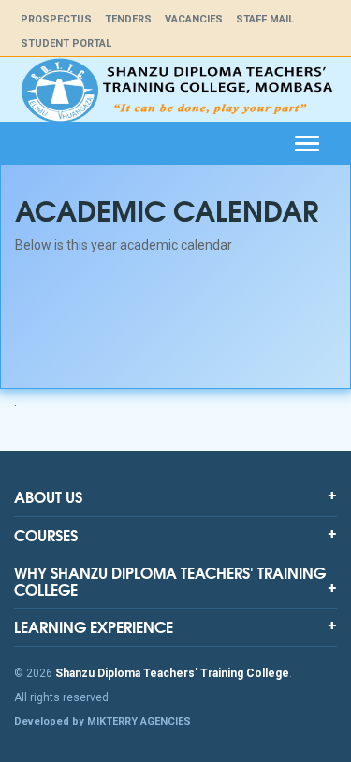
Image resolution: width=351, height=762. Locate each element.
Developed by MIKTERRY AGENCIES (102, 721)
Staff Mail (265, 19)
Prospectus (56, 19)
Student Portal (66, 43)
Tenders (128, 19)
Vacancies (194, 19)
